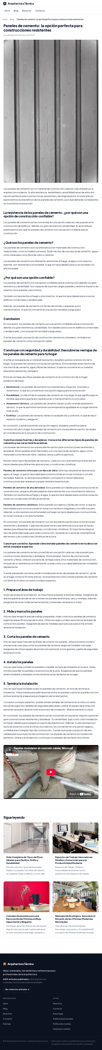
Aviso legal (58, 1013)
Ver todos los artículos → (17, 989)
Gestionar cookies (61, 1029)
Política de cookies (62, 1023)
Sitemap (7, 1023)
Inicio (7, 10)
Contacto (40, 10)
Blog (16, 10)
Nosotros (26, 10)
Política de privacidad (63, 1018)
